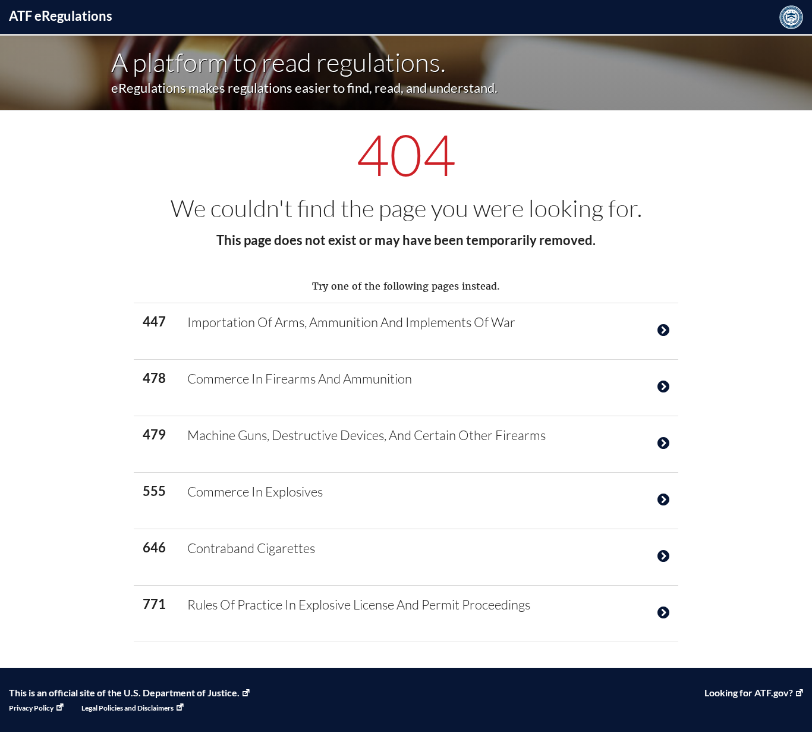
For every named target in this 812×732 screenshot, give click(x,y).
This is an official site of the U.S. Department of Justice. (124, 692)
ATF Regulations (60, 16)
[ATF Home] (791, 17)
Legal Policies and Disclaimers (127, 707)
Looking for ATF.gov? (748, 692)
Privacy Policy (31, 707)
